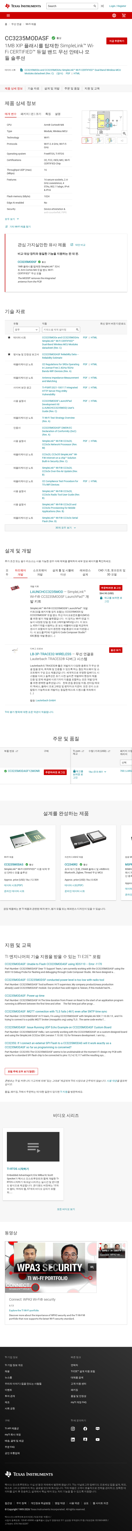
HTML (77, 73)
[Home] (23, 6)
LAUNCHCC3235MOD (46, 592)
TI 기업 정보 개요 (14, 1365)
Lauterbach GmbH (46, 700)
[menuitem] (114, 15)
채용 (7, 1371)
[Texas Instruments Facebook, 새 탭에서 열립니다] (85, 1430)
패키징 (74, 1389)
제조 (7, 1402)
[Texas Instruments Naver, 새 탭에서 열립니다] (98, 1430)
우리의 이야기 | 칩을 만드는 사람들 (23, 1383)
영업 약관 (60, 1503)
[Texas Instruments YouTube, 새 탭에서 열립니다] (98, 1440)
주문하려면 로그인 (111, 587)
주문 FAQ (10, 1447)
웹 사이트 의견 (100, 1503)
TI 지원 (64, 1091)
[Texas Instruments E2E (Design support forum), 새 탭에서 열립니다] (85, 1440)
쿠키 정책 (21, 1503)
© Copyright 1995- (17, 1509)
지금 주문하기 (116, 41)
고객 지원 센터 (78, 1383)
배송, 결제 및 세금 (14, 1440)
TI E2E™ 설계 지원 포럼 (83, 1371)
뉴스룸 (8, 1377)
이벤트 (8, 1389)
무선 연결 (16, 24)
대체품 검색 (77, 1377)
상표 (86, 1503)
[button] (8, 15)
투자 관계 (10, 1396)
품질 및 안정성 (78, 1396)
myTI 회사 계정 (13, 1434)
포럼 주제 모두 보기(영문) (21, 1071)
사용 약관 (112, 1080)
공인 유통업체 (12, 1453)
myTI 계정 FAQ (78, 1402)
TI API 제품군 (12, 1428)
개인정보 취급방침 (41, 1503)
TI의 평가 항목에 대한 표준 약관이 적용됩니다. (29, 712)
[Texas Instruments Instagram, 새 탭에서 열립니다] (73, 1430)
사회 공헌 (10, 1408)
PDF (68, 73)
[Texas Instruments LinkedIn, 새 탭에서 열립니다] (73, 1440)
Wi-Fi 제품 (31, 24)
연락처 (74, 1365)
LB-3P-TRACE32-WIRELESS (50, 654)
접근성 (8, 1503)
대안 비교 (80, 244)
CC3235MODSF (27, 262)
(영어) (60, 73)
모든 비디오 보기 (66, 1209)
